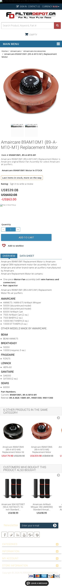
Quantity (6, 224)
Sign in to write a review (21, 183)
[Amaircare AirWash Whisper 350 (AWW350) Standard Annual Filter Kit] (42, 488)
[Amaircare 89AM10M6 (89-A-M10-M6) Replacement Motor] (42, 431)
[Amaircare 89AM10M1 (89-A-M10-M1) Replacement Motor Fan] (31, 130)
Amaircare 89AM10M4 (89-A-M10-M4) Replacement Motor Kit (13, 450)
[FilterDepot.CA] (31, 15)
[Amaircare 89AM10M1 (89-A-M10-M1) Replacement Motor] (17, 130)
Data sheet (27, 256)
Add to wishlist (15, 245)
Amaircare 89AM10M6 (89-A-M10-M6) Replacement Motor (41, 450)
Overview (9, 256)
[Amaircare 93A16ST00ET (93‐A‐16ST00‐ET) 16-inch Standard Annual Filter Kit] (13, 488)
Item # (5, 154)
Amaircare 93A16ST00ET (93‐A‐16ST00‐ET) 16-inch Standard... (13, 507)
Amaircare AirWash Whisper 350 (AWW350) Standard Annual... (42, 507)
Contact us (34, 6)
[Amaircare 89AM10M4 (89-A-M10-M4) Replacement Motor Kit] (13, 431)
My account (10, 558)
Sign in (23, 6)
